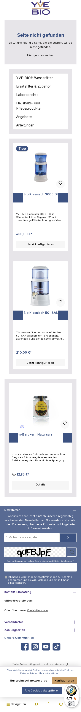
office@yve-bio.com (18, 600)
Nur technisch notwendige (28, 680)
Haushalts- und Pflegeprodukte (28, 105)
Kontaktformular (37, 610)
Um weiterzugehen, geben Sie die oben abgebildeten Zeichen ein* (40, 561)
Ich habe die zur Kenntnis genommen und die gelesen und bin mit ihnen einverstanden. (40, 579)
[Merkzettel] (61, 704)
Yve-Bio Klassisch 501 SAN (37, 312)
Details (40, 484)
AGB (35, 579)
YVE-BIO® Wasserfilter (34, 78)
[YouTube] (46, 646)
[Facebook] (25, 646)
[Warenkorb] (48, 704)
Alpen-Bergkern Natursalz (32, 434)
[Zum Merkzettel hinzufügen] (60, 184)
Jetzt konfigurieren (40, 244)
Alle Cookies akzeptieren (42, 690)
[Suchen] (36, 704)
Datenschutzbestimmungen (40, 576)
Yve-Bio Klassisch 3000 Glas (38, 194)
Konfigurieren (64, 680)
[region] (40, 198)
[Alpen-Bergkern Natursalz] (40, 407)
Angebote (24, 117)
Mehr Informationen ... (50, 673)
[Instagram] (35, 646)
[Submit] (68, 537)
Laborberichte (27, 95)
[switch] (71, 703)
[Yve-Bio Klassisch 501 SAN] (40, 286)
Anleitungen (25, 125)
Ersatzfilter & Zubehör (33, 86)
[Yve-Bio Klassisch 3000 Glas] (40, 167)
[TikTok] (56, 646)
